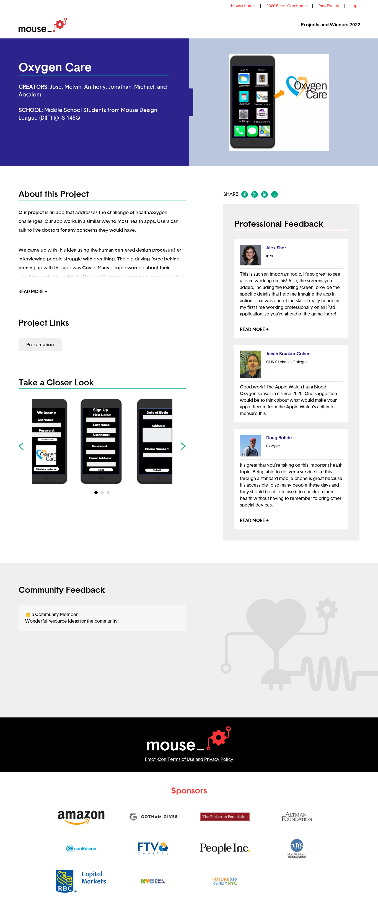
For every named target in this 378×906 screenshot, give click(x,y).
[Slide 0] (96, 492)
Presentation (40, 344)
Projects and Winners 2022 (331, 24)
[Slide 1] (102, 492)
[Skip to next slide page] (183, 446)
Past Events (329, 6)
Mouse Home (243, 6)
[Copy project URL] (274, 194)
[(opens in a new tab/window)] (244, 194)
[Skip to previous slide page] (21, 446)
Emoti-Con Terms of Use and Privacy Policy (189, 759)
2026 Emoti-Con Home (286, 6)
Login (356, 6)
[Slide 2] (108, 492)
